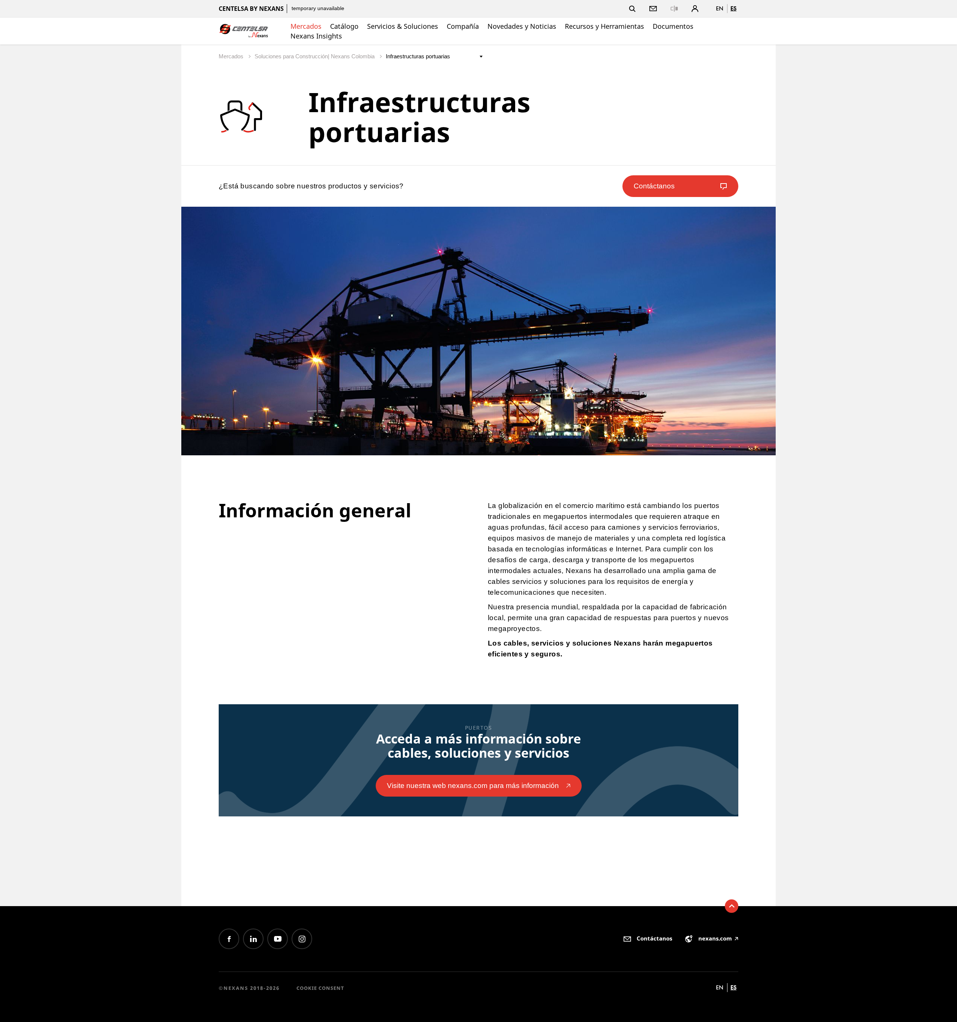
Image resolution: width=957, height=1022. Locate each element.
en (719, 8)
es (733, 8)
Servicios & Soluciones (402, 26)
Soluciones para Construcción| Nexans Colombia (315, 56)
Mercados (305, 26)
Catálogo (344, 26)
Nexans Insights (316, 36)
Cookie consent (320, 988)
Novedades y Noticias (521, 26)
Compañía (463, 26)
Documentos (673, 26)
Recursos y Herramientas (604, 26)
